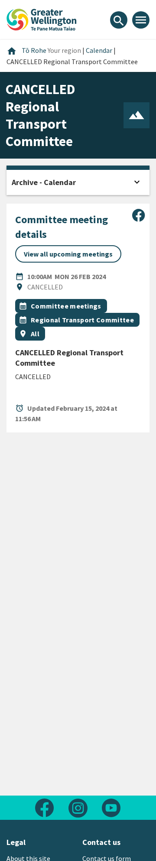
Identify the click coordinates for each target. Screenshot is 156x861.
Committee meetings (66, 306)
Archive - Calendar (44, 182)
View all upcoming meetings (68, 254)
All (35, 333)
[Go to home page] (41, 18)
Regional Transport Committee (82, 319)
